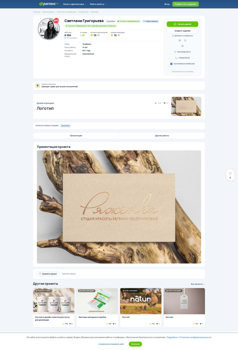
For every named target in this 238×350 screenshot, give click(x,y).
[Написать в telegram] (179, 40)
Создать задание (182, 31)
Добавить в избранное (183, 36)
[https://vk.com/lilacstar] (182, 46)
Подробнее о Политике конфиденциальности (189, 337)
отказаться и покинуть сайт (111, 344)
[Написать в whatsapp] (185, 40)
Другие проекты (45, 284)
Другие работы (162, 136)
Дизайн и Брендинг (45, 103)
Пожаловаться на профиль (182, 72)
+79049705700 (184, 58)
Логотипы (65, 126)
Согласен (135, 344)
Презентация (76, 136)
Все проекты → (198, 284)
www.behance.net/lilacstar (184, 64)
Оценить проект (48, 273)
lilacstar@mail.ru (184, 52)
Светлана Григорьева (84, 21)
